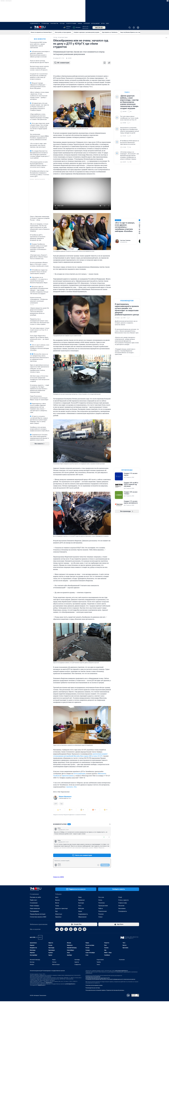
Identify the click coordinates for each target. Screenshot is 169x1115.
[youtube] (80, 929)
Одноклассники (67, 776)
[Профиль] (138, 27)
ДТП (56, 803)
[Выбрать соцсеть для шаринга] (109, 62)
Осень (100, 900)
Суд (61, 803)
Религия (101, 914)
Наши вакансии (35, 908)
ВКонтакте (101, 773)
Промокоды (45, 23)
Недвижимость (35, 23)
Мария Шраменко (65, 796)
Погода (62, 23)
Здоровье (58, 917)
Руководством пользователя (93, 976)
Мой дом (81, 908)
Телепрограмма (71, 23)
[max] (71, 929)
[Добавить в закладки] (104, 62)
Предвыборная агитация (37, 914)
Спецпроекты (122, 911)
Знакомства (54, 23)
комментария (63, 63)
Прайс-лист (33, 900)
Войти (59, 865)
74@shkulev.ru (48, 982)
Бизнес (57, 900)
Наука (80, 911)
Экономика (121, 908)
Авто (56, 897)
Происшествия (103, 905)
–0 (108, 837)
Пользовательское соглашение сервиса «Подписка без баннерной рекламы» (105, 990)
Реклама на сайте (35, 897)
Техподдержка (34, 911)
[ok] (66, 929)
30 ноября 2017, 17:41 (58, 58)
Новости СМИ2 (58, 877)
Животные (58, 914)
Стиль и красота (123, 900)
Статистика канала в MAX (38, 917)
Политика (101, 903)
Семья (100, 917)
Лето (79, 905)
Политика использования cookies (94, 985)
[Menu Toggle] (31, 27)
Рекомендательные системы (93, 987)
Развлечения (102, 911)
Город (57, 905)
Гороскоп (87, 23)
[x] (75, 929)
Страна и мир (122, 903)
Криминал (81, 900)
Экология (121, 905)
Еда (56, 911)
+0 (103, 837)
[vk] (61, 929)
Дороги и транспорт (61, 908)
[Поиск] (129, 27)
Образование (82, 917)
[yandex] (84, 929)
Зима (80, 897)
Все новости (40, 39)
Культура (81, 903)
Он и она (101, 897)
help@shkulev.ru (41, 985)
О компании (33, 903)
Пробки (76, 27)
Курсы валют (95, 23)
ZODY (107, 23)
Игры (103, 23)
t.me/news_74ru (71, 787)
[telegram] (57, 929)
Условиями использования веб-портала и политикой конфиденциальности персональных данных (110, 979)
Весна (57, 903)
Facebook (56, 776)
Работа (100, 908)
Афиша (80, 23)
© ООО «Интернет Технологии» (38, 995)
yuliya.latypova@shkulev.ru (121, 970)
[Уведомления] (134, 27)
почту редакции (79, 773)
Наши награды (34, 905)
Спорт (120, 897)
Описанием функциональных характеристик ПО (98, 978)
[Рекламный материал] (99, 27)
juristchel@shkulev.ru (70, 984)
